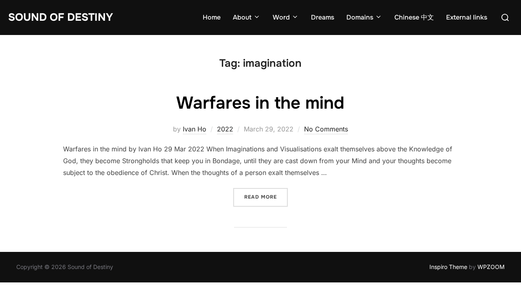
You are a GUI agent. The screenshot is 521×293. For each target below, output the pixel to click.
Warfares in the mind (260, 103)
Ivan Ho (194, 129)
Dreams (322, 17)
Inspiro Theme (448, 266)
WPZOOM (491, 266)
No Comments (326, 129)
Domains (359, 17)
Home (212, 17)
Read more (266, 196)
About (242, 17)
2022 (225, 129)
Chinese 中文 (414, 17)
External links (466, 17)
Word (281, 17)
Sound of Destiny (60, 17)
